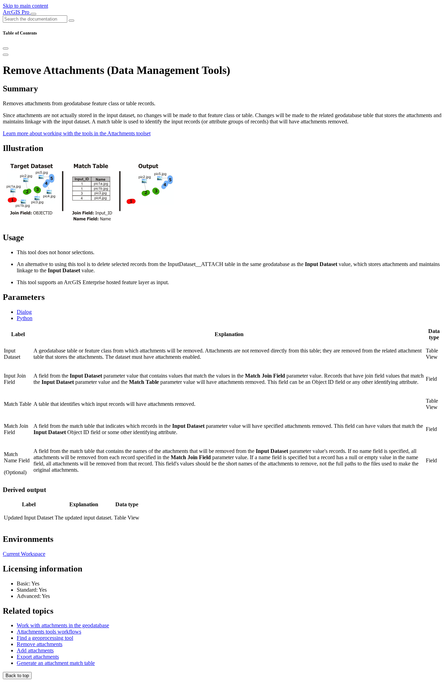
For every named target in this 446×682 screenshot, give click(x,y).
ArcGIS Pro (17, 12)
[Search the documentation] (71, 21)
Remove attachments (39, 644)
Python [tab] (24, 318)
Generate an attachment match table (56, 663)
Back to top (17, 675)
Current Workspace (24, 554)
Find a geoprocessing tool (45, 638)
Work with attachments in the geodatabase (63, 625)
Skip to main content (25, 6)
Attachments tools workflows (49, 632)
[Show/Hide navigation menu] (33, 14)
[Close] (5, 48)
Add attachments (35, 650)
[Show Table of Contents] (5, 55)
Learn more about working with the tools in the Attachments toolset (77, 133)
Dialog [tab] (24, 312)
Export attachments (38, 657)
